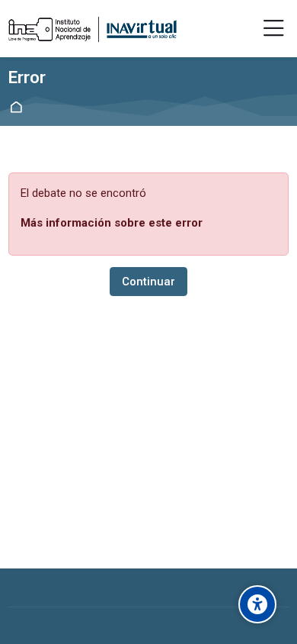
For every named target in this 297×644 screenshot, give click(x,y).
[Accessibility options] (257, 604)
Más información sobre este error (112, 223)
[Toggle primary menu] (274, 29)
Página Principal (18, 107)
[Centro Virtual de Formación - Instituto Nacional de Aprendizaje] (92, 29)
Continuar (148, 281)
